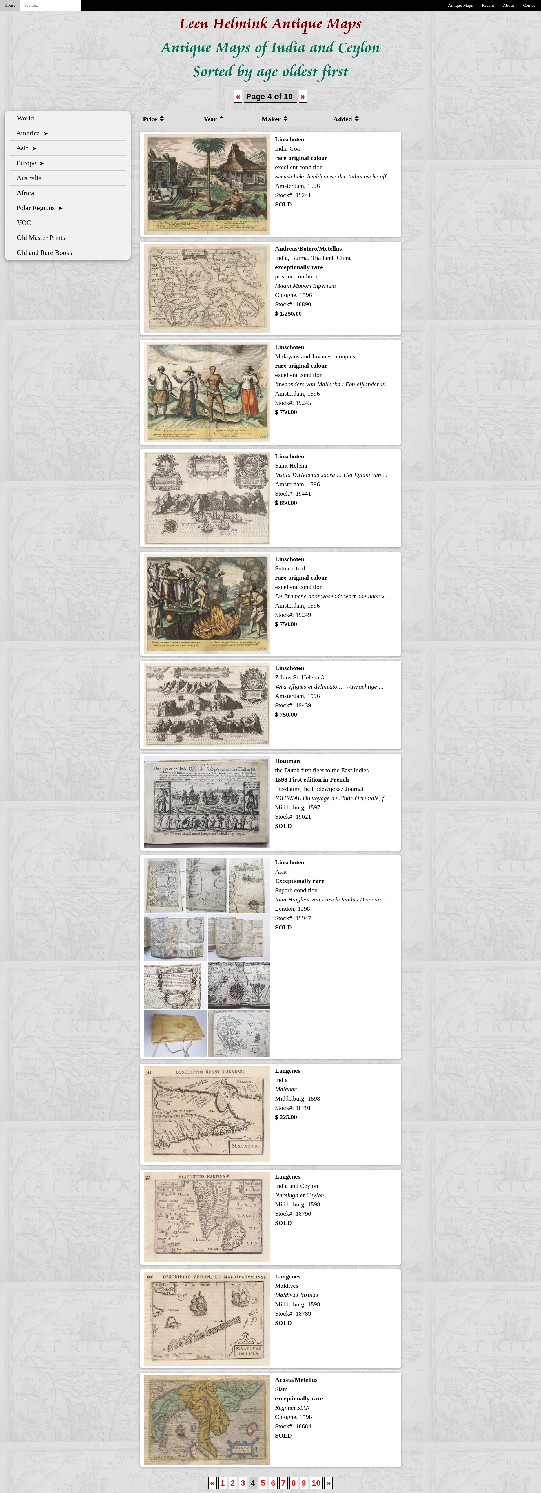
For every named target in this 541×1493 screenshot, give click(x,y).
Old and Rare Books (43, 252)
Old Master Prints (39, 237)
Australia (28, 178)
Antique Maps (460, 5)
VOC (22, 222)
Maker (272, 119)
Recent (488, 5)
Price (151, 119)
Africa (24, 193)
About (508, 5)
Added (343, 119)
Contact (529, 5)
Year (211, 119)
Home (10, 5)
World (24, 118)
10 (316, 1483)
